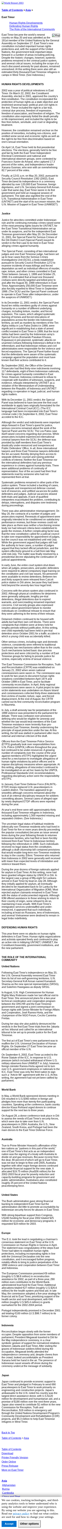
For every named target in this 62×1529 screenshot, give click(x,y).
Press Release (10, 1465)
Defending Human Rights (23, 26)
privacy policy (21, 1513)
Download (7, 1453)
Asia (28, 10)
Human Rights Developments (26, 23)
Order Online (9, 1461)
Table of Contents (12, 10)
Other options (29, 1523)
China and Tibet (11, 1496)
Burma (6, 1489)
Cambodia (8, 1492)
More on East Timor (13, 1470)
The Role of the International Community (32, 29)
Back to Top (8, 1432)
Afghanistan (9, 1485)
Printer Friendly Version (15, 1457)
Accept (9, 1523)
